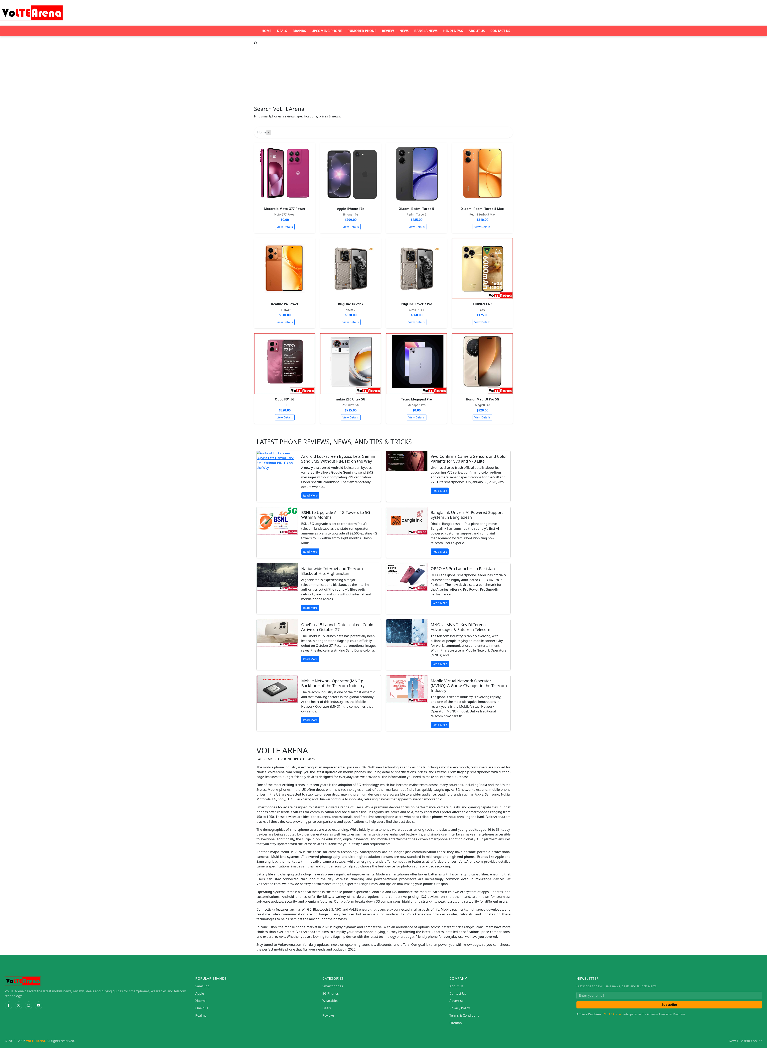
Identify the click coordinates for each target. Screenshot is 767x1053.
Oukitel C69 (482, 304)
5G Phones (330, 993)
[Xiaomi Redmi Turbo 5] (416, 173)
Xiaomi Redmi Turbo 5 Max (482, 209)
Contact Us (500, 31)
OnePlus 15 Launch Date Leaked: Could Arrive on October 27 (337, 627)
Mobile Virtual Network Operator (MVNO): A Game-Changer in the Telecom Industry (469, 685)
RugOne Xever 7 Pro (416, 304)
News (404, 31)
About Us (477, 31)
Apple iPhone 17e (350, 209)
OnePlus (201, 1008)
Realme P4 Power (284, 304)
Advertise (456, 1000)
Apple (199, 993)
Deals (282, 31)
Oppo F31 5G (285, 399)
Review (388, 31)
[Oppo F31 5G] (284, 363)
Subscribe (669, 1004)
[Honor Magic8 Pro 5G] (482, 363)
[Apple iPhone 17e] (350, 173)
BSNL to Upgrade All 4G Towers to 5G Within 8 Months (335, 515)
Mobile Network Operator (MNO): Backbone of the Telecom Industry (333, 683)
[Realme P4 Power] (284, 268)
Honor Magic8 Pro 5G (482, 399)
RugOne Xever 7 (350, 304)
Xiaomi (200, 1000)
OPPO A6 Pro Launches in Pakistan (463, 568)
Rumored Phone (362, 31)
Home (266, 31)
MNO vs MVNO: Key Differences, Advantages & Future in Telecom (461, 627)
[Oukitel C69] (482, 268)
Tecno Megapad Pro (416, 399)
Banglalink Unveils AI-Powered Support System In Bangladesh (467, 515)
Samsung (202, 986)
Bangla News (426, 31)
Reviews (328, 1015)
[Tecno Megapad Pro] (416, 363)
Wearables (330, 1000)
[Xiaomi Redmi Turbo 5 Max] (482, 173)
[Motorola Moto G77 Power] (284, 173)
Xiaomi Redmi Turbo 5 (416, 209)
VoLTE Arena (612, 1014)
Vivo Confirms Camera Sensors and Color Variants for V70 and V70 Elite (469, 459)
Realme (201, 1015)
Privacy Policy (459, 1008)
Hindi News (453, 31)
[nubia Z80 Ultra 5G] (350, 363)
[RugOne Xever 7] (350, 268)
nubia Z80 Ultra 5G (350, 399)
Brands (299, 31)
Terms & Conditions (464, 1015)
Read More (310, 495)
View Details (285, 227)
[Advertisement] (383, 75)
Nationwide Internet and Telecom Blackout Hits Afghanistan (332, 571)
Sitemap (455, 1023)
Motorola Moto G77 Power (284, 209)
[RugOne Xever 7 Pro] (416, 268)
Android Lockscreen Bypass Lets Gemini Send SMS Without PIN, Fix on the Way (338, 459)
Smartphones (332, 986)
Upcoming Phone (327, 31)
